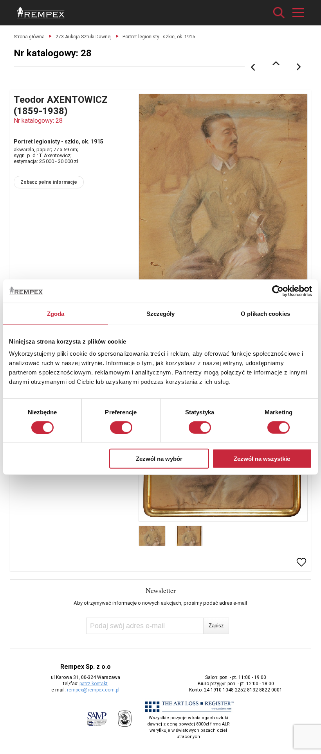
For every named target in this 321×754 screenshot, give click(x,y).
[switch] (121, 427)
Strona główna (29, 36)
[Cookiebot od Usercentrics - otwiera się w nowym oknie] (277, 291)
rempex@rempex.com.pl (93, 690)
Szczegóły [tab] (160, 313)
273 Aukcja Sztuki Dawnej (84, 36)
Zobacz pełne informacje (48, 182)
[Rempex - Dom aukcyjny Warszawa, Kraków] (41, 12)
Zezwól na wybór (159, 458)
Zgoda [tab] (56, 313)
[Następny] (299, 67)
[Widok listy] (276, 63)
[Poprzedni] (253, 67)
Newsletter (161, 590)
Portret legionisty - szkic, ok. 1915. (160, 36)
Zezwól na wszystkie (262, 458)
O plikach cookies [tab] (265, 313)
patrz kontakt (93, 683)
